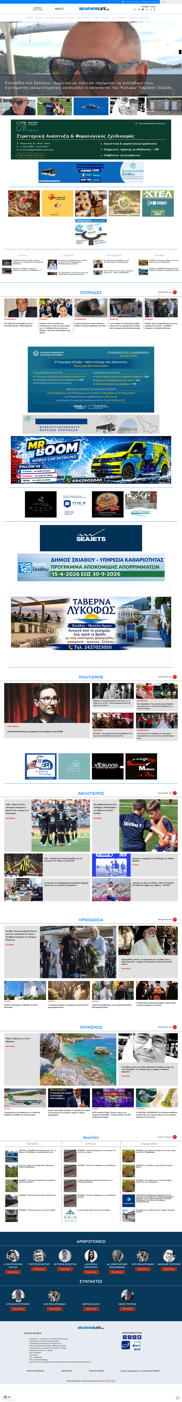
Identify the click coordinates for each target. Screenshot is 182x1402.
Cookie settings (110, 1381)
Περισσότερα (13, 1272)
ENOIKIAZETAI (149, 1144)
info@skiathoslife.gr (41, 1360)
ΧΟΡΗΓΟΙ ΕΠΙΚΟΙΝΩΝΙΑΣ (150, 2)
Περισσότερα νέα (165, 292)
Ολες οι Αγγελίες (165, 1137)
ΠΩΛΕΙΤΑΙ (32, 1144)
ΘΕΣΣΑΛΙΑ (70, 17)
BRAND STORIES (144, 17)
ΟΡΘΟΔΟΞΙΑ (61, 17)
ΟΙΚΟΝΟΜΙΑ (105, 17)
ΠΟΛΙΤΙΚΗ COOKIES (96, 1371)
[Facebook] (154, 10)
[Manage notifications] (177, 1398)
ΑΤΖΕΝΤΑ (129, 2)
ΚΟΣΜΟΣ (87, 17)
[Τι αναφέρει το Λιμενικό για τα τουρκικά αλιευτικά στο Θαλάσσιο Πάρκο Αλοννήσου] (91, 106)
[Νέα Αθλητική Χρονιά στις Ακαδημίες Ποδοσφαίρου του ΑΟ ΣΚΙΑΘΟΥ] (54, 106)
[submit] (180, 2)
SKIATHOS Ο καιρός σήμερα (48, 9)
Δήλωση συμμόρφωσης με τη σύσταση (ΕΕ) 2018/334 (140, 1371)
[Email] (139, 10)
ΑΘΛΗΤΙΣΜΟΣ (50, 17)
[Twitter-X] (151, 10)
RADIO (137, 2)
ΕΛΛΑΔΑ (79, 17)
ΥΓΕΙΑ (113, 17)
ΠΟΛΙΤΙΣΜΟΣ (39, 17)
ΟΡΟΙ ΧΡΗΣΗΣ (66, 1371)
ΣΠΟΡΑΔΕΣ (29, 17)
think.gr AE (100, 1381)
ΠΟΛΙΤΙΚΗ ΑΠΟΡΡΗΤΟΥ (35, 1371)
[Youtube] (143, 10)
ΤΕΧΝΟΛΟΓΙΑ (132, 17)
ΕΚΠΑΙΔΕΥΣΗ (122, 17)
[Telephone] (135, 10)
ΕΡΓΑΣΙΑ (91, 1144)
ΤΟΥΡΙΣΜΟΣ (95, 17)
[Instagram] (147, 10)
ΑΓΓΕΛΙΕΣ (159, 255)
